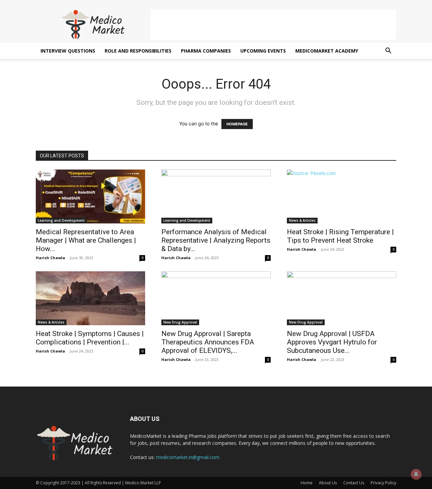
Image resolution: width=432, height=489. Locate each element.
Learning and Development (61, 220)
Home (307, 483)
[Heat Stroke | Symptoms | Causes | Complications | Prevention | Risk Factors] (90, 298)
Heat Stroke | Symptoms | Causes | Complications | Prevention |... (90, 338)
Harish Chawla (50, 257)
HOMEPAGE (237, 124)
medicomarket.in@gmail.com (187, 457)
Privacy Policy (383, 483)
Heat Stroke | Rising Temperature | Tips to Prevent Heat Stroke (340, 236)
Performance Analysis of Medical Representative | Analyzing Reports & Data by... (215, 240)
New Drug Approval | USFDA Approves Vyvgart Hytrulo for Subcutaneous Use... (332, 342)
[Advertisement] (273, 24)
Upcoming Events (263, 51)
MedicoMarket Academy (326, 51)
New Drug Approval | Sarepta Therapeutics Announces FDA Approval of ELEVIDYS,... (207, 342)
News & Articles (302, 220)
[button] (388, 51)
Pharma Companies (206, 51)
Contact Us (353, 483)
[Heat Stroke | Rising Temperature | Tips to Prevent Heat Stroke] (341, 196)
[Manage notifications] (416, 474)
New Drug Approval (180, 322)
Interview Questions (67, 51)
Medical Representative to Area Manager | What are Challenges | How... (86, 240)
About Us (328, 483)
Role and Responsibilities (138, 51)
